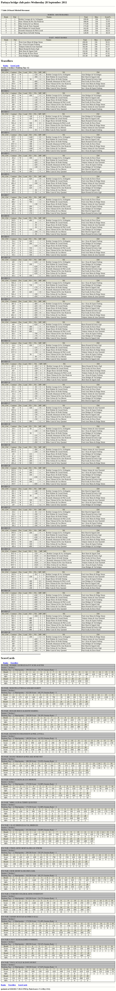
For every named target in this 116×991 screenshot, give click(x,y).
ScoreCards (14, 66)
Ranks (5, 66)
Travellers (14, 663)
